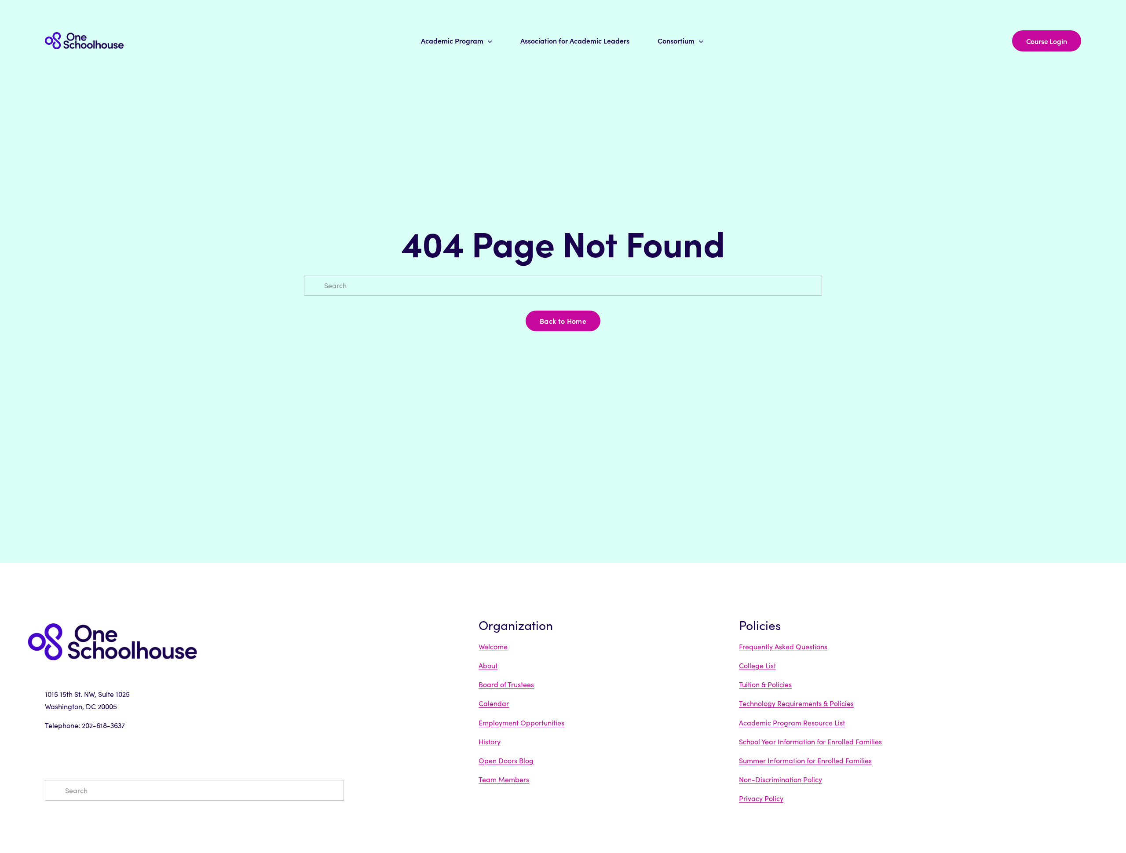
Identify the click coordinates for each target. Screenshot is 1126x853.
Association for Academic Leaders (574, 40)
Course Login (1046, 41)
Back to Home (563, 321)
